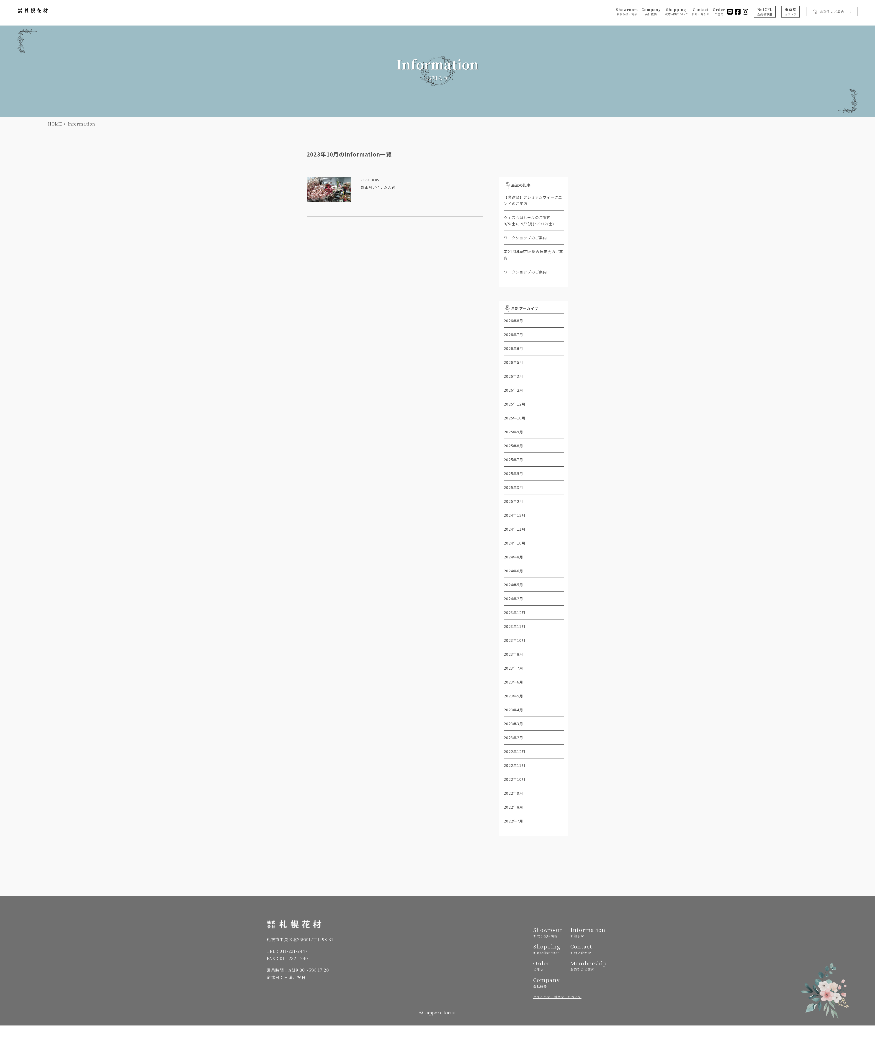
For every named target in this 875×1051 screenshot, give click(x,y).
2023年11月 (514, 626)
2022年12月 (514, 751)
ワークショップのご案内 (525, 237)
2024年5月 (513, 584)
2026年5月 (513, 362)
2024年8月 (513, 557)
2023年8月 (513, 654)
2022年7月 (513, 821)
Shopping (676, 11)
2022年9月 (513, 793)
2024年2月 (513, 598)
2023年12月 (514, 612)
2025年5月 (513, 473)
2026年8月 (513, 320)
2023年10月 (514, 640)
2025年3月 (513, 487)
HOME (55, 124)
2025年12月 (514, 404)
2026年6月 (513, 348)
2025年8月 (513, 445)
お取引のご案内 (832, 11)
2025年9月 (513, 431)
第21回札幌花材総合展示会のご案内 (533, 255)
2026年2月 (513, 390)
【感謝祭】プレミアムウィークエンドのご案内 (533, 200)
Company (651, 11)
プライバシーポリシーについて (557, 996)
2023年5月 (513, 696)
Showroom (627, 11)
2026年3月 (513, 376)
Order (719, 11)
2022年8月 (513, 807)
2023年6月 (513, 682)
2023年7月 (513, 668)
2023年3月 (513, 723)
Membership (587, 965)
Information (587, 932)
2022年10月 (514, 779)
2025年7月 (513, 459)
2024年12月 (514, 515)
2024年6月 (513, 570)
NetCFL (764, 11)
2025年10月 (514, 418)
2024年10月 (514, 543)
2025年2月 (513, 501)
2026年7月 (513, 334)
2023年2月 (513, 737)
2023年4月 (513, 709)
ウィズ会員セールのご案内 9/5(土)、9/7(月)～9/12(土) (534, 220)
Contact (701, 11)
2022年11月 (514, 765)
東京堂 (790, 11)
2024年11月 (514, 529)
